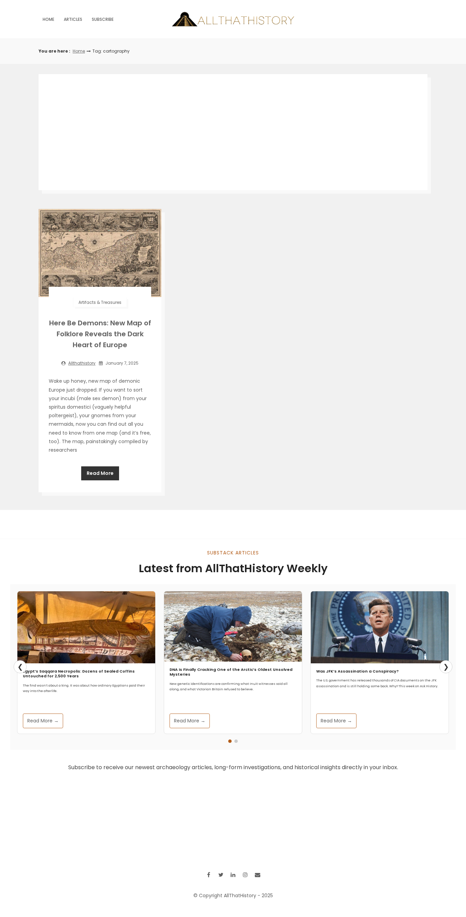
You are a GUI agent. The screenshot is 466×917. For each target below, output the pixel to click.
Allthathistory (82, 363)
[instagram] (245, 874)
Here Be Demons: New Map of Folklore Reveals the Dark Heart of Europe (100, 334)
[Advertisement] (233, 132)
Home (48, 19)
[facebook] (208, 874)
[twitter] (220, 874)
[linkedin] (233, 874)
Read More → (43, 720)
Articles (73, 19)
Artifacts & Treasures (99, 302)
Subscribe (103, 19)
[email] (257, 874)
